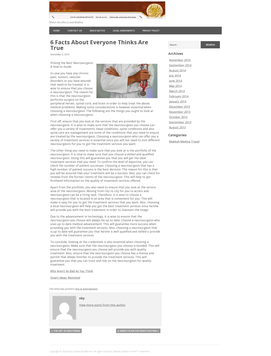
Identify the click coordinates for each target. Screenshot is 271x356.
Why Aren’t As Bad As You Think (71, 271)
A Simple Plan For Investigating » (138, 330)
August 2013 (177, 127)
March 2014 (177, 91)
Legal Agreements (124, 30)
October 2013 (178, 117)
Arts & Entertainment (86, 288)
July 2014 (175, 75)
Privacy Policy (151, 30)
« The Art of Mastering (65, 330)
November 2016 (179, 60)
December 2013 (179, 107)
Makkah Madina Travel (184, 141)
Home (56, 30)
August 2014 (177, 70)
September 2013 (180, 122)
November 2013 (179, 112)
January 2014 (177, 101)
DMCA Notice (97, 30)
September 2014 (180, 65)
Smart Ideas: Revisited (65, 278)
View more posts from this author (102, 305)
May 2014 (175, 86)
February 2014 (178, 96)
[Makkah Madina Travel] (107, 16)
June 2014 (175, 81)
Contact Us (75, 30)
